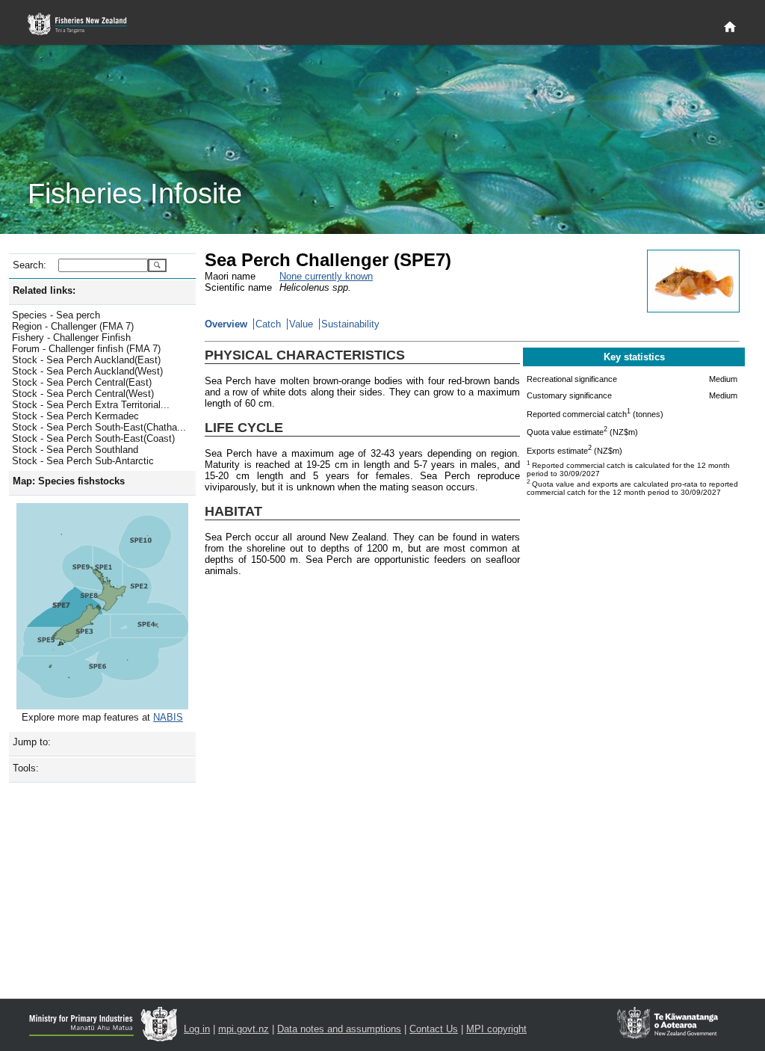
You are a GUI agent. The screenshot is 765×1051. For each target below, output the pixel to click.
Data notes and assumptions (339, 1029)
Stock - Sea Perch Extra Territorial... (91, 404)
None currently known (326, 276)
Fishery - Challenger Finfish (71, 337)
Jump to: (32, 742)
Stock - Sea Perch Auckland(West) (87, 371)
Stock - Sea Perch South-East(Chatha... (99, 427)
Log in (197, 1029)
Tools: (26, 768)
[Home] (729, 27)
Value (301, 324)
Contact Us (433, 1029)
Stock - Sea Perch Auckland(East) (86, 360)
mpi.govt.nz (243, 1029)
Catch (268, 324)
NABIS (168, 717)
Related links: (44, 290)
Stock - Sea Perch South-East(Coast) (93, 438)
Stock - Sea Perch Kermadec (75, 416)
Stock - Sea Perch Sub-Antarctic (83, 460)
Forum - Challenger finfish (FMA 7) (86, 348)
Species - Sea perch (56, 315)
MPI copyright (496, 1029)
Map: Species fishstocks (69, 481)
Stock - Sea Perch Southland (75, 449)
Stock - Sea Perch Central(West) (83, 393)
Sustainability (350, 324)
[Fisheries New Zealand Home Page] (85, 24)
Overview (226, 324)
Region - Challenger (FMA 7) (73, 326)
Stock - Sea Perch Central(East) (82, 382)
